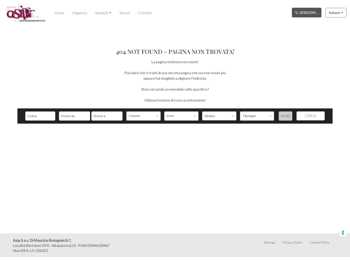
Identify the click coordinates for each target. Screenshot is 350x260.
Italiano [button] (334, 13)
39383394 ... (308, 12)
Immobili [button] (101, 13)
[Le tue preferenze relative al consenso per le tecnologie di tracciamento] (343, 232)
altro (285, 116)
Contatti (145, 13)
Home (59, 13)
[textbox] (140, 116)
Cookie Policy (319, 242)
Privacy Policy (292, 242)
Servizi (125, 13)
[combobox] (143, 116)
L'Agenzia (79, 13)
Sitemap (269, 242)
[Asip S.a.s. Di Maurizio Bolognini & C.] (25, 12)
